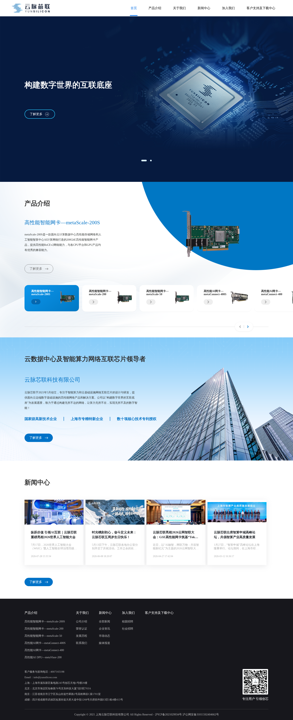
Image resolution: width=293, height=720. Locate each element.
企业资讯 (104, 628)
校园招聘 (127, 621)
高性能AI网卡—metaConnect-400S (45, 643)
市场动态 (104, 635)
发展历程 (81, 635)
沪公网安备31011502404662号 (201, 714)
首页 (134, 8)
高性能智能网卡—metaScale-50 (43, 635)
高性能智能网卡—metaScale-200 (44, 628)
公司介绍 (81, 621)
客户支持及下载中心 (261, 8)
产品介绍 (154, 8)
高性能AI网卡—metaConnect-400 (44, 650)
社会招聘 (127, 628)
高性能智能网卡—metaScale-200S (45, 621)
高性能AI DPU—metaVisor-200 (43, 657)
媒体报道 (104, 643)
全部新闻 (104, 621)
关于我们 (179, 8)
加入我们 (228, 8)
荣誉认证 (81, 628)
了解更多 (36, 114)
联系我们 (81, 643)
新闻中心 (204, 8)
